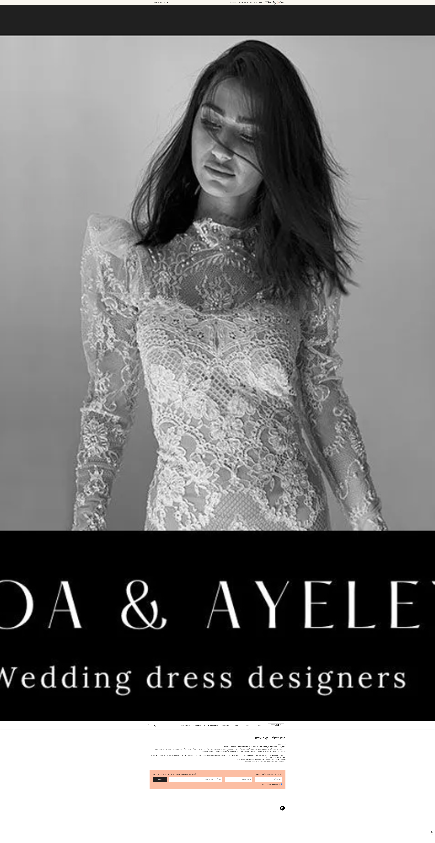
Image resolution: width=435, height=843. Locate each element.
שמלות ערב (197, 726)
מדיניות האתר (266, 784)
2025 (248, 726)
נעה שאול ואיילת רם (274, 747)
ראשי (259, 726)
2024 (237, 726)
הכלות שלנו (185, 726)
